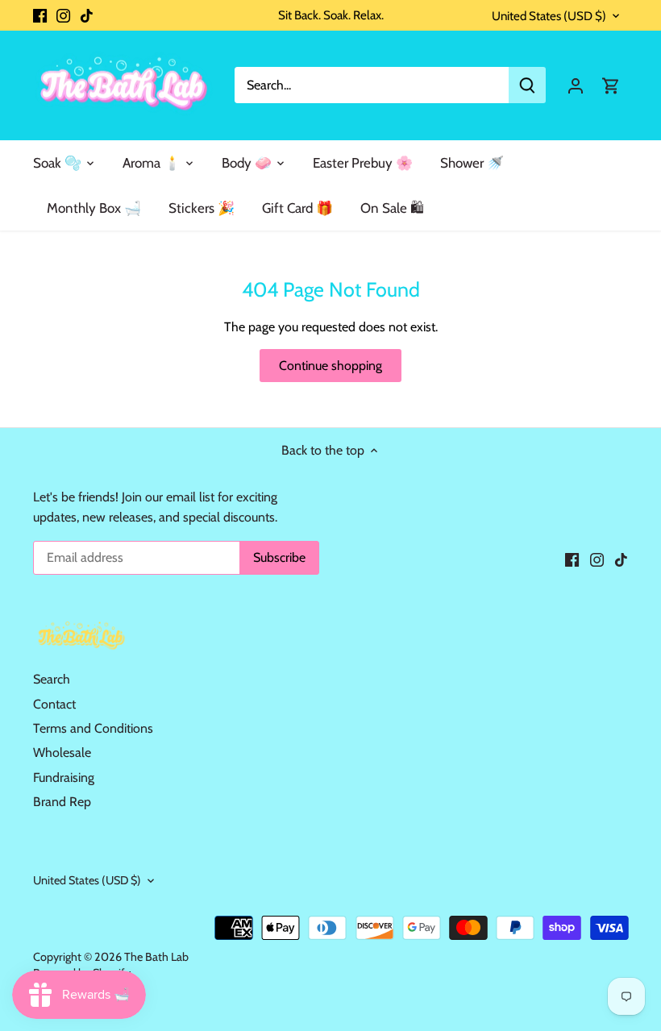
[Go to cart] (611, 85)
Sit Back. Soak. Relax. (331, 15)
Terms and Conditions (93, 728)
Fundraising (63, 777)
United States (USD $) (549, 16)
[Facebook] (40, 15)
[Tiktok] (87, 15)
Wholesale (62, 752)
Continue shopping (330, 365)
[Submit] (527, 85)
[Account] (575, 85)
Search (51, 679)
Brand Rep (62, 801)
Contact (54, 704)
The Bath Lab (156, 957)
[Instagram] (63, 15)
